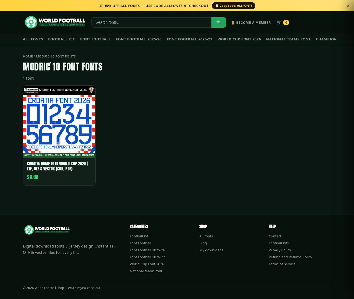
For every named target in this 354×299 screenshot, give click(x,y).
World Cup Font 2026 (239, 39)
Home (28, 56)
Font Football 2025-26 (139, 39)
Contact (275, 236)
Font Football (95, 39)
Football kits (279, 243)
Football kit (61, 39)
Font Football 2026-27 (189, 39)
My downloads (211, 250)
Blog (203, 243)
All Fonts (33, 39)
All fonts (206, 236)
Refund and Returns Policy (290, 257)
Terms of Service (282, 264)
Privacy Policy (280, 250)
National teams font (288, 39)
